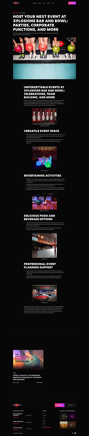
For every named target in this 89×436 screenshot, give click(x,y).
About (39, 3)
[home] (16, 3)
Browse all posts (69, 345)
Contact (48, 3)
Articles (15, 12)
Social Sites (20, 433)
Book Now (72, 3)
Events (44, 423)
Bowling (35, 3)
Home (44, 413)
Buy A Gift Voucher (47, 427)
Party (44, 3)
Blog (44, 425)
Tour (53, 3)
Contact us (71, 405)
